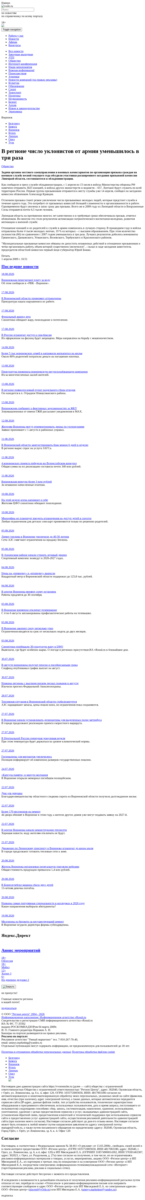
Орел (11, 139)
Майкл (5, 966)
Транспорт (14, 92)
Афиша (12, 42)
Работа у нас (16, 35)
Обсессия (7, 959)
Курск (12, 132)
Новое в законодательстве (24, 108)
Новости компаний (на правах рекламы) (32, 79)
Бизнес (12, 101)
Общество (14, 60)
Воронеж (13, 129)
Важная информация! (21, 70)
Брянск (12, 126)
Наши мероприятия (20, 67)
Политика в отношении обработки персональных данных (36, 1051)
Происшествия (17, 73)
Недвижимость (17, 98)
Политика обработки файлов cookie (93, 1051)
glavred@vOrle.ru (39, 1189)
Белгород (14, 123)
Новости (13, 38)
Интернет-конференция (22, 63)
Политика (14, 95)
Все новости (16, 51)
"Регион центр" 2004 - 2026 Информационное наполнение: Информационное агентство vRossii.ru (43, 1016)
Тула (11, 142)
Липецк (13, 136)
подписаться (8, 1008)
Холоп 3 (6, 972)
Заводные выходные (20, 54)
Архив (12, 105)
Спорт (12, 89)
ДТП (11, 57)
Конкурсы (14, 45)
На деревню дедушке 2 (15, 978)
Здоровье (13, 76)
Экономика (15, 111)
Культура (13, 82)
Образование (16, 86)
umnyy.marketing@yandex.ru (98, 1189)
